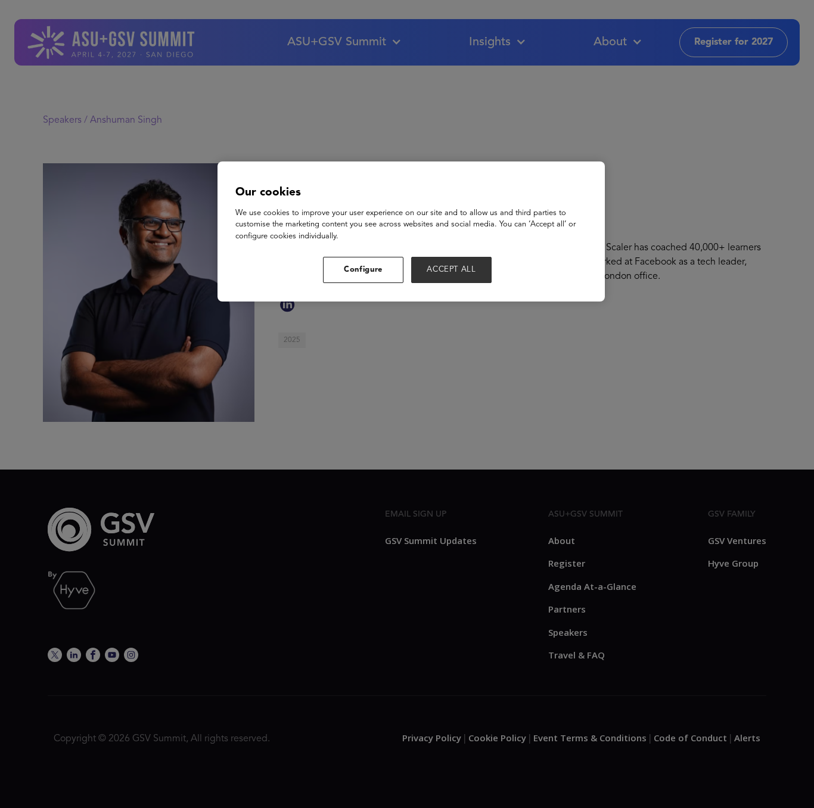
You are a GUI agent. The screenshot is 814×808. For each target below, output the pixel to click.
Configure (363, 270)
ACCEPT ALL (451, 270)
